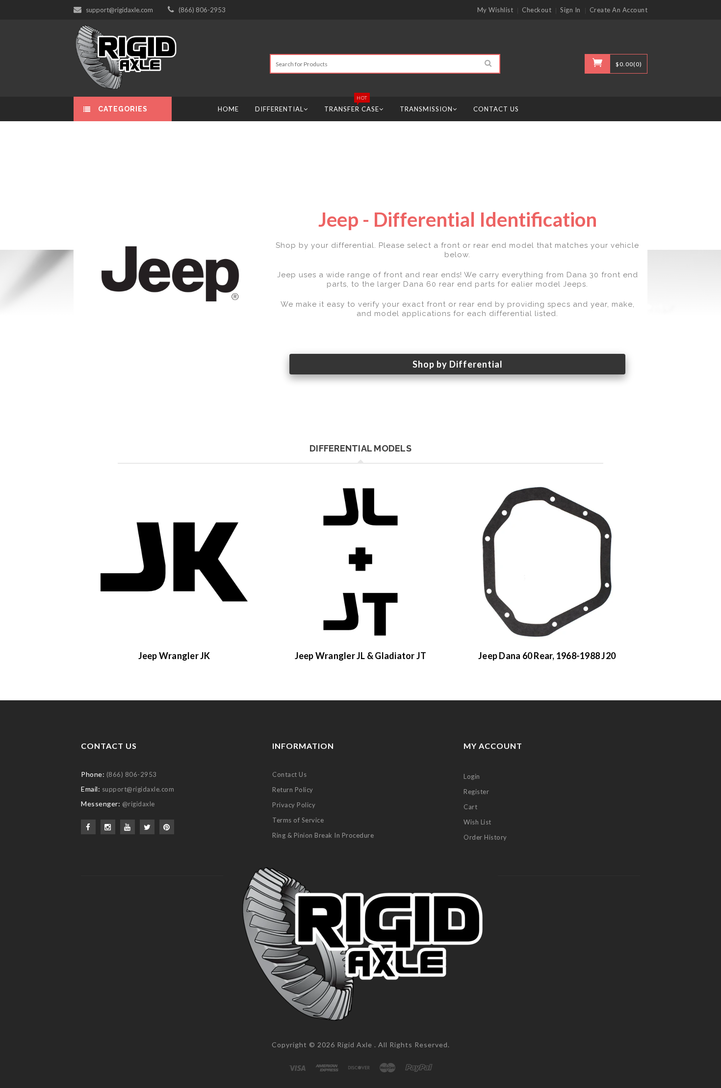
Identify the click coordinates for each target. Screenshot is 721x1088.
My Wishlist (495, 10)
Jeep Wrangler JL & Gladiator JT (361, 655)
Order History (485, 837)
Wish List (477, 822)
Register (476, 792)
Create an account (619, 10)
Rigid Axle (354, 1044)
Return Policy (292, 790)
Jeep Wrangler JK (174, 655)
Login (472, 776)
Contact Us (289, 774)
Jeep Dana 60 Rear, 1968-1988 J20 (547, 655)
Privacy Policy (293, 805)
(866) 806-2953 (202, 10)
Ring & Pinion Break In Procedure (323, 835)
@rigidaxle (138, 804)
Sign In (570, 10)
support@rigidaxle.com (119, 10)
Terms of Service (298, 820)
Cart (470, 807)
